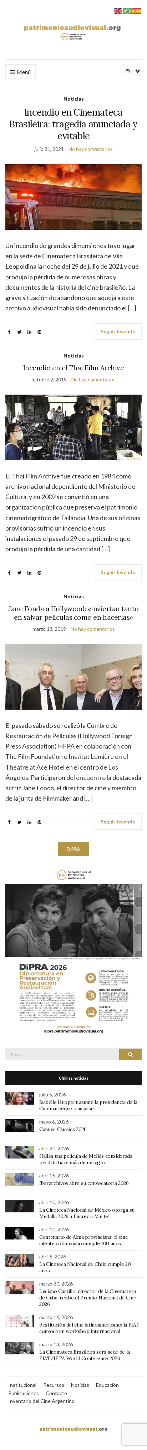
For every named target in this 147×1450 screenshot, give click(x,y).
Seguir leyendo (118, 331)
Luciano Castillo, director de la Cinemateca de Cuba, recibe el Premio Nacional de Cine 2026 (87, 1297)
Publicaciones (23, 1393)
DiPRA (73, 849)
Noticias (74, 99)
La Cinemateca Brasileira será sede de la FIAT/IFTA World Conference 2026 (84, 1355)
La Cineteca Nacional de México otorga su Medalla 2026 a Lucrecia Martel (87, 1213)
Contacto (56, 1393)
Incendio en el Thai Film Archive (73, 368)
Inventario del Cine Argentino (41, 1401)
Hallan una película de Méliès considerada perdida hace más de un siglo (85, 1159)
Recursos (53, 1385)
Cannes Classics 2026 (63, 1129)
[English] (118, 10)
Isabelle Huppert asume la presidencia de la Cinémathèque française (88, 1105)
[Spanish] (137, 10)
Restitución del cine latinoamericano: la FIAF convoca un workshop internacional (89, 1328)
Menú (23, 72)
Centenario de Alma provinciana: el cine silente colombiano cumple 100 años (83, 1240)
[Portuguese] (127, 10)
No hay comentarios (91, 149)
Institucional (22, 1385)
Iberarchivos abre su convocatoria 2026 (84, 1183)
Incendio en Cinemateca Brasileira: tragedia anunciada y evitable (73, 124)
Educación (107, 1385)
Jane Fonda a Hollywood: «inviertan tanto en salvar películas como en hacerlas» (73, 613)
